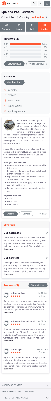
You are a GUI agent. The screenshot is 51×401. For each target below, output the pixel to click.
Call (32, 28)
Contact (26, 213)
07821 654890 (15, 106)
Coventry (24, 17)
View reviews (14, 63)
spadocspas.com (16, 111)
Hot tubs (9, 17)
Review (19, 28)
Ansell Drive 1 (15, 100)
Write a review (36, 63)
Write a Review (38, 285)
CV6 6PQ (12, 95)
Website (6, 28)
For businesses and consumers (18, 391)
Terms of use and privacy (15, 397)
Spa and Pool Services (17, 12)
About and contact (12, 385)
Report (44, 296)
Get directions (14, 82)
